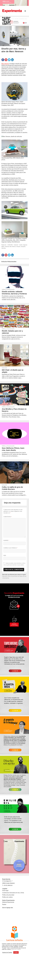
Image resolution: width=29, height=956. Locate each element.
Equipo (4, 904)
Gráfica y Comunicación (8, 289)
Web (4, 555)
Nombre (6, 540)
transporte (23, 246)
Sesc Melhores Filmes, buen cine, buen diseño (13, 449)
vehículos (3, 248)
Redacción (3, 244)
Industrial (16, 244)
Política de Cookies (16, 949)
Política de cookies (7, 897)
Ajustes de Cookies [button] (7, 952)
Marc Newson (5, 63)
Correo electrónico (10, 548)
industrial (7, 246)
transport (18, 246)
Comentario (7, 516)
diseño (20, 244)
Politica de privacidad (8, 895)
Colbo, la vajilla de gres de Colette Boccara (12, 488)
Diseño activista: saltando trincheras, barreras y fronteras (14, 293)
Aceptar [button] (16, 952)
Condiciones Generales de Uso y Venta (13, 892)
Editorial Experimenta (8, 902)
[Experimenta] (12, 11)
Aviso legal (5, 890)
